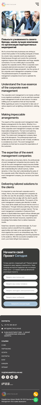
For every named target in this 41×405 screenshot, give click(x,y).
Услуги (4, 352)
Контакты (5, 356)
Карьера (5, 363)
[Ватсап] (35, 399)
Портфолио (6, 349)
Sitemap (5, 367)
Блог (3, 360)
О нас (4, 345)
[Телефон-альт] (35, 394)
